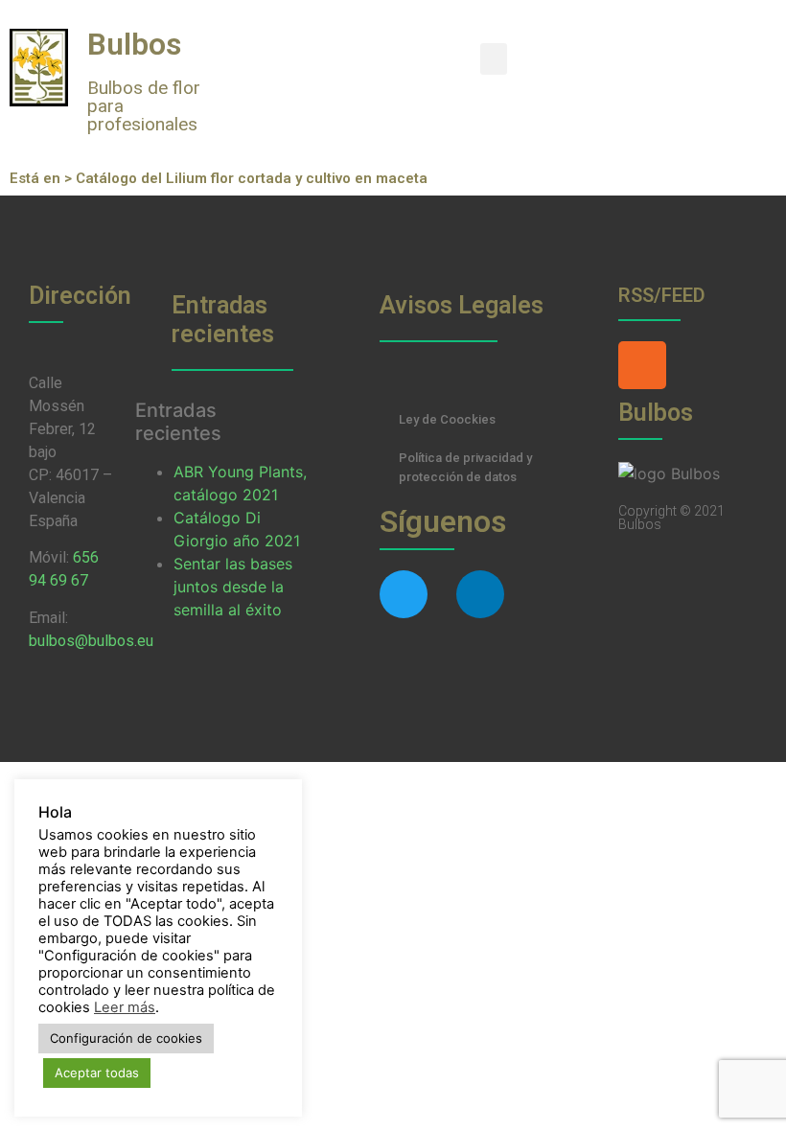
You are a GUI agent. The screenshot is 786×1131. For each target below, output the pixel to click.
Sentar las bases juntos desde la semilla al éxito (232, 586)
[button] (493, 59)
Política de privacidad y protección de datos (465, 467)
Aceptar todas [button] (97, 1072)
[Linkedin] (480, 594)
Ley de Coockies (447, 419)
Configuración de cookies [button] (126, 1038)
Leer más (124, 1007)
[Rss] (642, 365)
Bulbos (134, 44)
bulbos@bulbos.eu (91, 641)
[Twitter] (404, 594)
